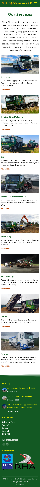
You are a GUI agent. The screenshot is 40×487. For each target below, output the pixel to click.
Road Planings (7, 276)
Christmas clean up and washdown (20, 396)
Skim (22, 484)
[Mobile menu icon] (35, 3)
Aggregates (6, 77)
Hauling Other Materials (12, 117)
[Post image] (4, 390)
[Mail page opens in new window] (7, 444)
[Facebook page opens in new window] (3, 444)
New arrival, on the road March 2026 (21, 388)
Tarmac (4, 354)
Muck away (6, 236)
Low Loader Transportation (13, 196)
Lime (3, 157)
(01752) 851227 (12, 440)
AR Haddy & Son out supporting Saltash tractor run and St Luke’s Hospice (22, 406)
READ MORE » (5, 89)
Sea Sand (5, 316)
